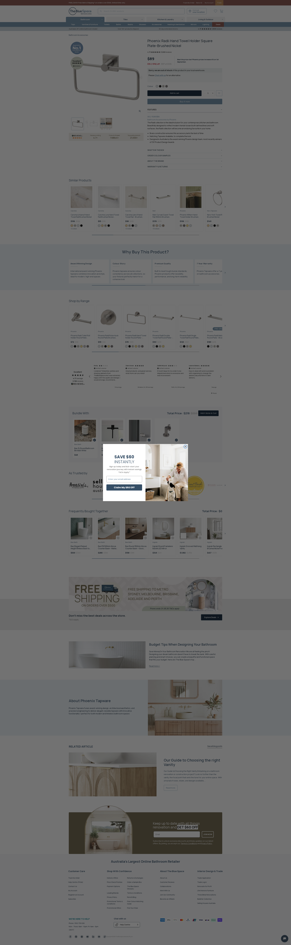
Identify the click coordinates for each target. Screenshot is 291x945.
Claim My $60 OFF (124, 487)
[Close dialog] (185, 446)
